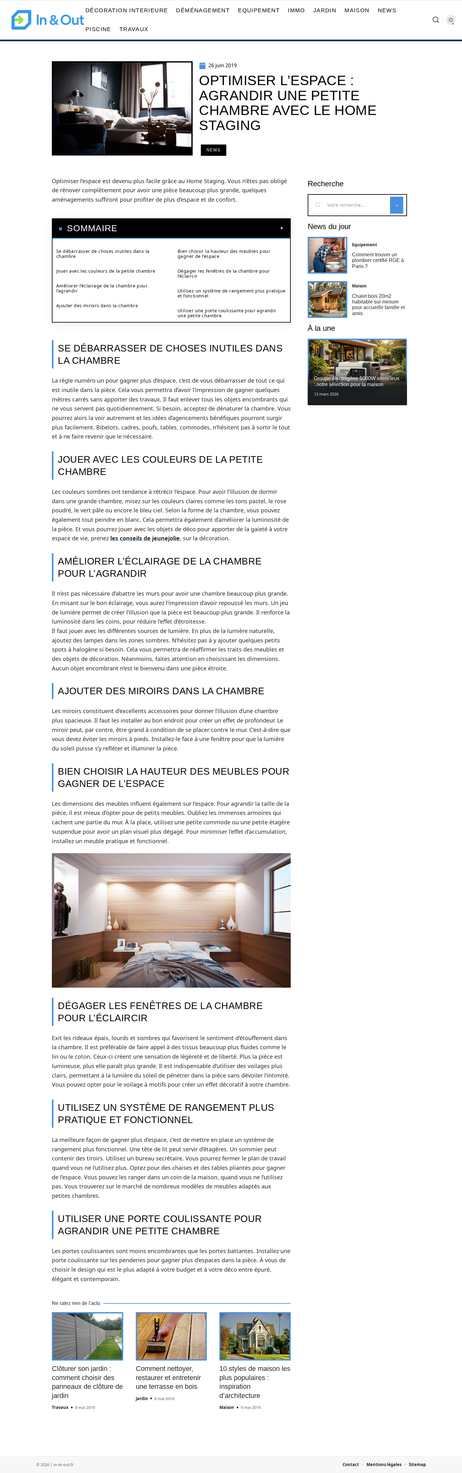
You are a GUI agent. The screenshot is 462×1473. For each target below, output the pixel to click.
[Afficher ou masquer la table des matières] (201, 228)
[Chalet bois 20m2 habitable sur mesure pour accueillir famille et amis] (327, 299)
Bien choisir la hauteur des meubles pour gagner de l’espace (224, 253)
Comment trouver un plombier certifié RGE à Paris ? (378, 260)
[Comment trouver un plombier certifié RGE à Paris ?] (327, 255)
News (213, 150)
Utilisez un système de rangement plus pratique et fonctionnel (231, 293)
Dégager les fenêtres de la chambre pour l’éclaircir (224, 273)
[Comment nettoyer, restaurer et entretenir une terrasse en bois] (171, 1336)
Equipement (364, 245)
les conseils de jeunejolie (145, 538)
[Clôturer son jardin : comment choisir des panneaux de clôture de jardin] (87, 1336)
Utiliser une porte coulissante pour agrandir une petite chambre (227, 313)
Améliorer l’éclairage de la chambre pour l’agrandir (101, 288)
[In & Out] (47, 20)
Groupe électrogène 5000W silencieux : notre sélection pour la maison (356, 381)
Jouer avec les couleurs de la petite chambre (106, 271)
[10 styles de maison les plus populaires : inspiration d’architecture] (255, 1336)
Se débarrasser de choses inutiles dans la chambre (102, 253)
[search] (436, 19)
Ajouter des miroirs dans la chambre (97, 305)
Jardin (142, 1398)
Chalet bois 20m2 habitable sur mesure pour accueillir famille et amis (378, 304)
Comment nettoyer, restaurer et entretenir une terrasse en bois (168, 1377)
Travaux (60, 1407)
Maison (226, 1407)
